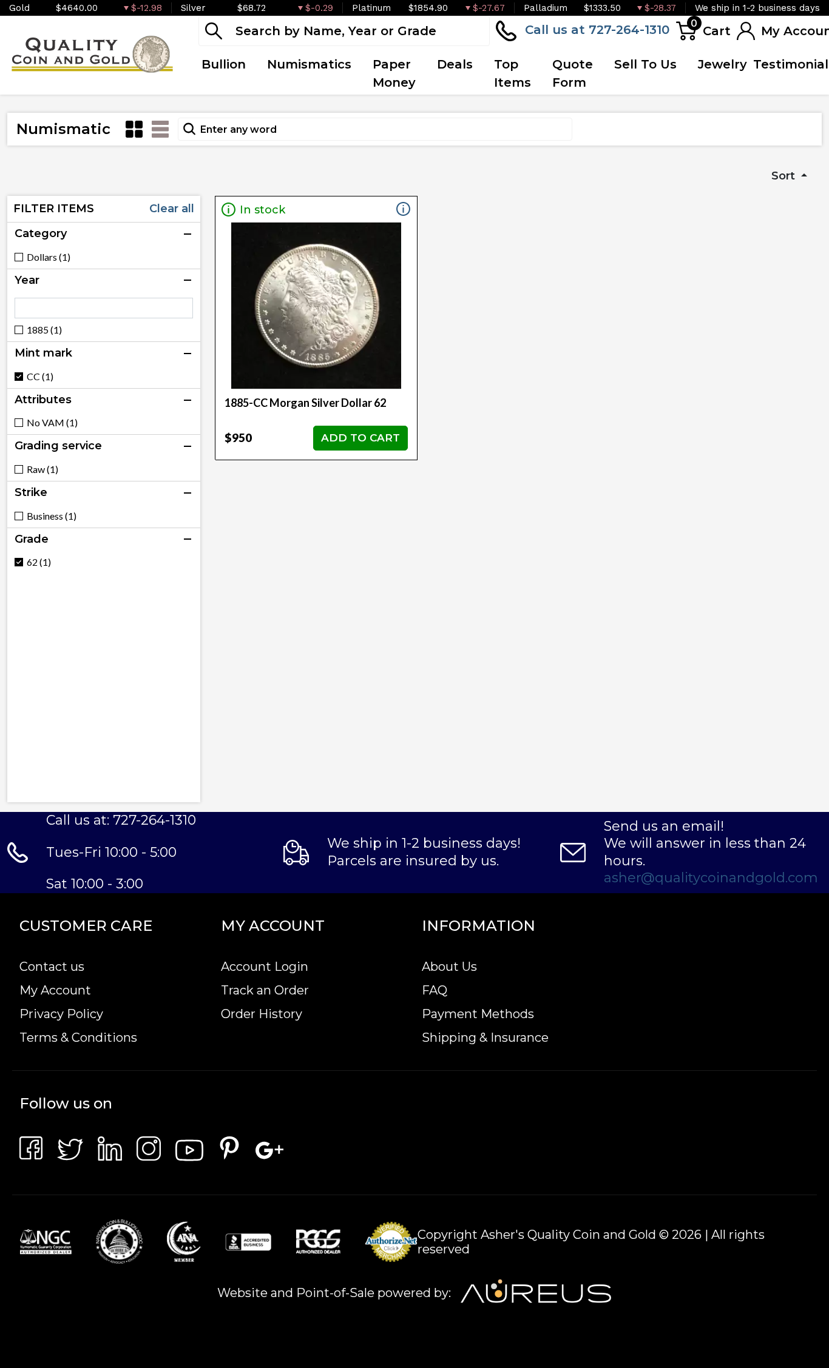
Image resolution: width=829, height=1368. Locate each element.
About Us (449, 966)
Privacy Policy (61, 1014)
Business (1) (51, 516)
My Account (55, 990)
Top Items (512, 73)
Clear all (171, 208)
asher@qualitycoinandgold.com (711, 878)
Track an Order (265, 990)
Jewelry (722, 64)
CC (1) (40, 376)
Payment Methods (478, 1014)
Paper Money (394, 73)
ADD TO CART (360, 438)
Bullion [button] (223, 64)
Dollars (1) (48, 257)
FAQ (434, 990)
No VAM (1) (52, 423)
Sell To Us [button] (645, 64)
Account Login (264, 966)
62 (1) (39, 562)
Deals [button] (455, 64)
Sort (784, 176)
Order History (261, 1014)
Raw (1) (42, 469)
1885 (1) (44, 330)
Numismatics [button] (309, 64)
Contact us (51, 966)
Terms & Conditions (78, 1037)
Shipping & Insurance (485, 1037)
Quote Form (572, 73)
